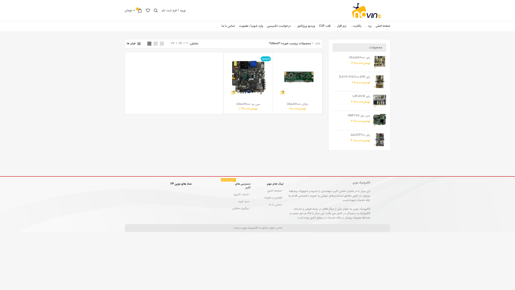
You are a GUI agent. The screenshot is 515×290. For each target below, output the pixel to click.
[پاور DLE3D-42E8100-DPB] (379, 81)
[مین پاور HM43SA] (379, 120)
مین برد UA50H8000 (248, 104)
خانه (317, 43)
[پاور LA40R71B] (379, 101)
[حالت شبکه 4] (149, 44)
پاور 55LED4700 (360, 135)
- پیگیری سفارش (241, 208)
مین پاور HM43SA (359, 116)
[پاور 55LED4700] (379, 139)
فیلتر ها (131, 43)
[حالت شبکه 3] (156, 44)
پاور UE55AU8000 (359, 58)
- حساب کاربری (242, 194)
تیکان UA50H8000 (297, 104)
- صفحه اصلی (275, 191)
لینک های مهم (275, 184)
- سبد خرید (244, 201)
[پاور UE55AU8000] (379, 62)
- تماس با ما (276, 205)
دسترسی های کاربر (236, 185)
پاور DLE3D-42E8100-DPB (354, 77)
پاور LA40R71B (361, 96)
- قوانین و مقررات (273, 198)
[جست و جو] (156, 10)
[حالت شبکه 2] (162, 44)
